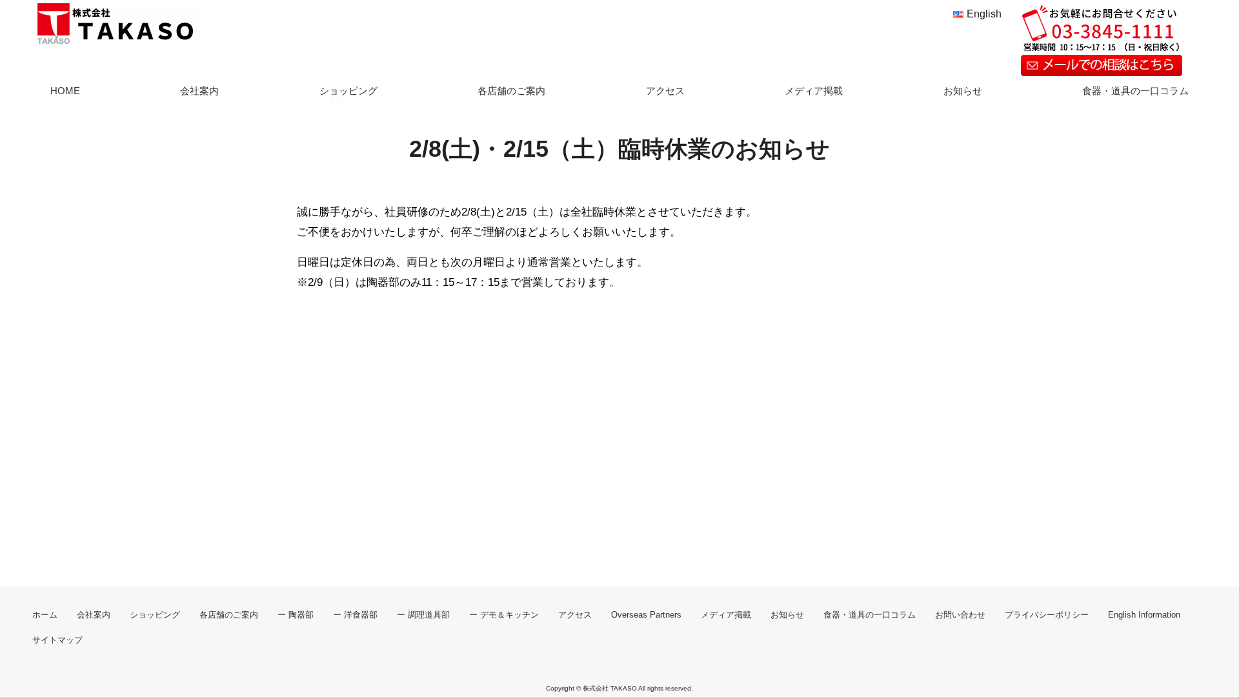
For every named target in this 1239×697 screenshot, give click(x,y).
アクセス (665, 90)
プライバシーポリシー (1047, 615)
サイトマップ (57, 640)
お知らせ (962, 90)
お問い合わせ (960, 615)
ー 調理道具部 (423, 615)
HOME (65, 90)
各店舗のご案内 (511, 90)
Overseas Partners (646, 615)
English (984, 13)
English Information (1144, 615)
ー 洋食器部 (355, 615)
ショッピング (348, 90)
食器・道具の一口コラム (1135, 90)
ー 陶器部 (295, 615)
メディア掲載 (814, 90)
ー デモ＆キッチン (504, 615)
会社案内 (199, 90)
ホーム (44, 615)
